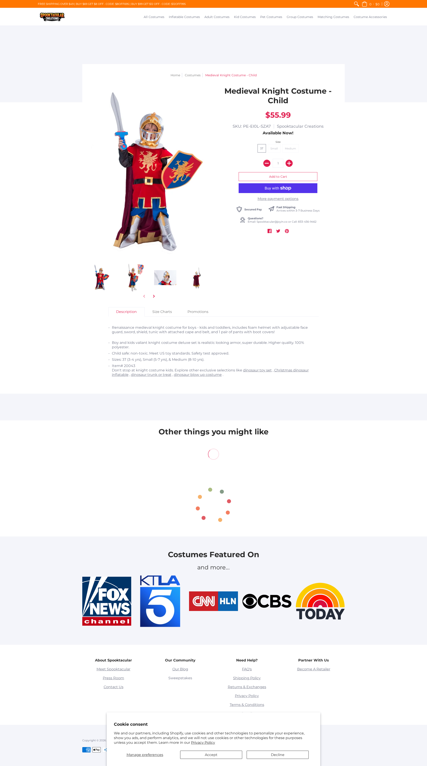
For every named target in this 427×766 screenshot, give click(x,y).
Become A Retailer (313, 669)
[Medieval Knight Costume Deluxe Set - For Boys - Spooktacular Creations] (101, 278)
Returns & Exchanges (247, 687)
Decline (277, 755)
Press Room (113, 678)
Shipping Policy (247, 678)
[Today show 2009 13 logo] (320, 601)
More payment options (278, 199)
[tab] (126, 311)
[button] (371, 4)
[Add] (289, 163)
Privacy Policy (203, 742)
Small (274, 148)
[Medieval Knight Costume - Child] (133, 278)
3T (261, 148)
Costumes (193, 75)
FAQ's (247, 669)
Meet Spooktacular (113, 669)
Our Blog (180, 669)
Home (175, 75)
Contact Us (113, 687)
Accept (211, 755)
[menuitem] (356, 4)
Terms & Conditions (247, 705)
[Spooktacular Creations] (52, 17)
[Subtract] (266, 163)
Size (278, 141)
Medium (290, 148)
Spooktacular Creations (300, 126)
